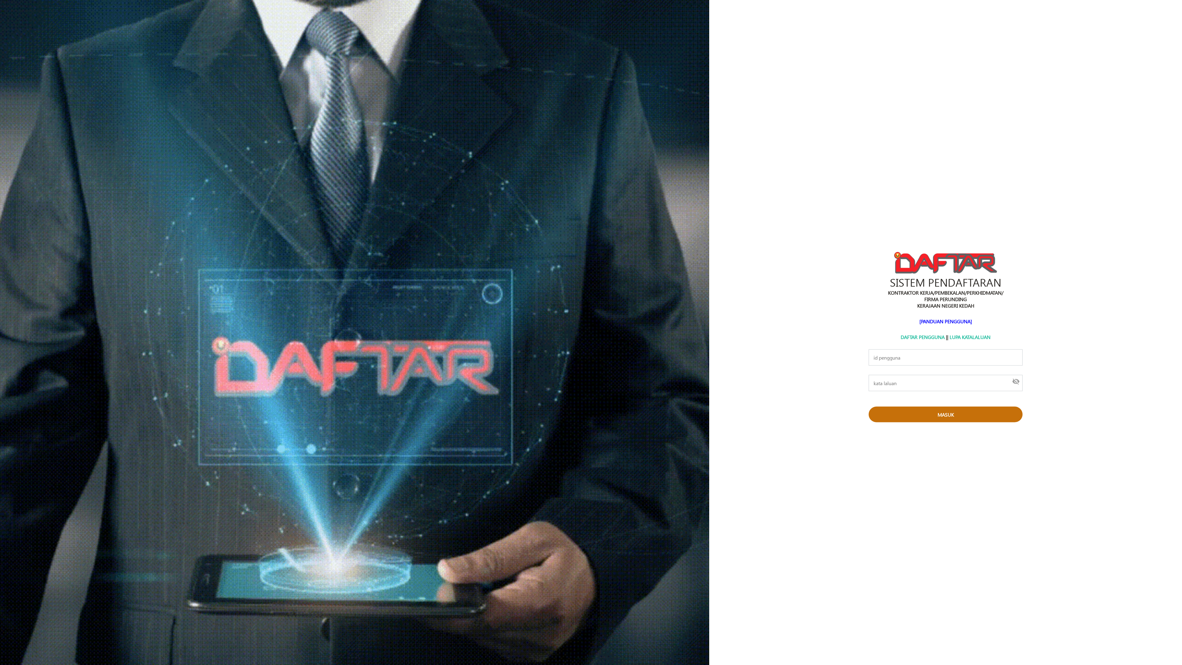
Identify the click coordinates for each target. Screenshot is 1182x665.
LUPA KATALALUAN (970, 337)
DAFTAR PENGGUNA (923, 337)
